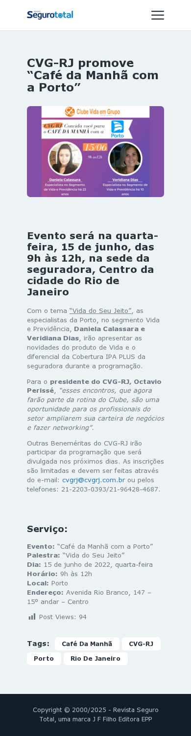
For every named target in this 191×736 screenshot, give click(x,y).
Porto (44, 658)
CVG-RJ (141, 643)
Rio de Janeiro (95, 658)
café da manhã (87, 643)
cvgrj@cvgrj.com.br (93, 480)
